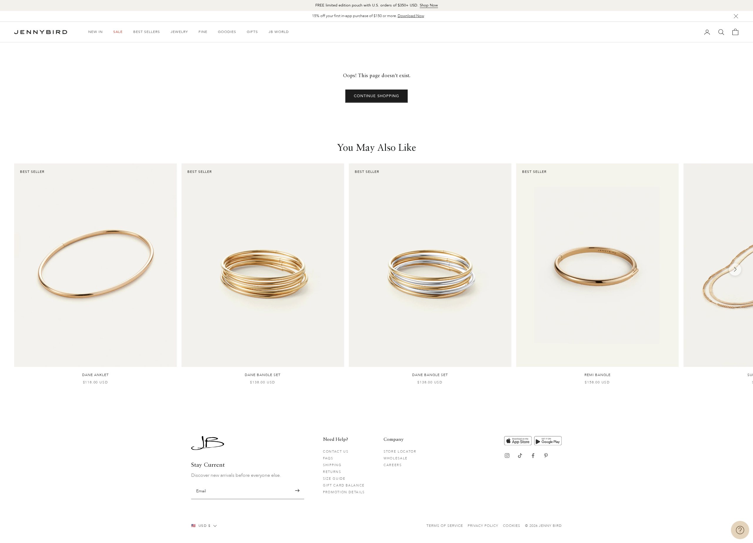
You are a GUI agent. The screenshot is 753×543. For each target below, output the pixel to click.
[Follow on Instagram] (507, 455)
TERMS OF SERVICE (445, 525)
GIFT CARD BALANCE (344, 485)
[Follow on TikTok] (520, 455)
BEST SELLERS (146, 31)
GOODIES (227, 31)
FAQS (328, 458)
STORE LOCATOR (400, 451)
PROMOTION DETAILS (344, 492)
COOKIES (511, 525)
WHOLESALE (396, 458)
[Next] (735, 269)
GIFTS (252, 31)
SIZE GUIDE (334, 478)
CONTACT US (336, 451)
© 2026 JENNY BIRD (543, 525)
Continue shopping (376, 96)
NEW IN (95, 31)
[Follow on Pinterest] (546, 455)
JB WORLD (279, 31)
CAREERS (393, 465)
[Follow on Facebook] (533, 455)
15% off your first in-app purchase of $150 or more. (368, 16)
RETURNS (332, 472)
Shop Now (429, 5)
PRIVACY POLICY (483, 525)
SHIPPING (332, 465)
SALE (118, 31)
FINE (203, 31)
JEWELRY (179, 31)
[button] (297, 490)
